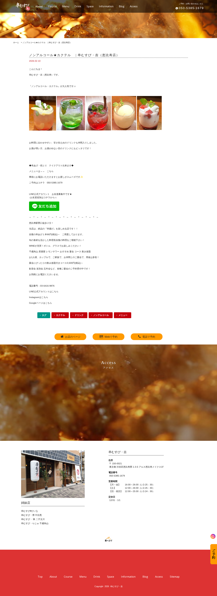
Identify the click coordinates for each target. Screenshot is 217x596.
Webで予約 (111, 336)
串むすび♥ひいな (29, 511)
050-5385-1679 (191, 8)
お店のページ (72, 336)
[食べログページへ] (108, 539)
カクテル (60, 315)
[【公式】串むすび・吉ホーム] (21, 6)
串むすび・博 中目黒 (31, 515)
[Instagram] (212, 536)
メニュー (123, 315)
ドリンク (79, 315)
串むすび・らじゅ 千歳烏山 (34, 523)
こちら (50, 171)
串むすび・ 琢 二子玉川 (33, 519)
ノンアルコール (101, 315)
